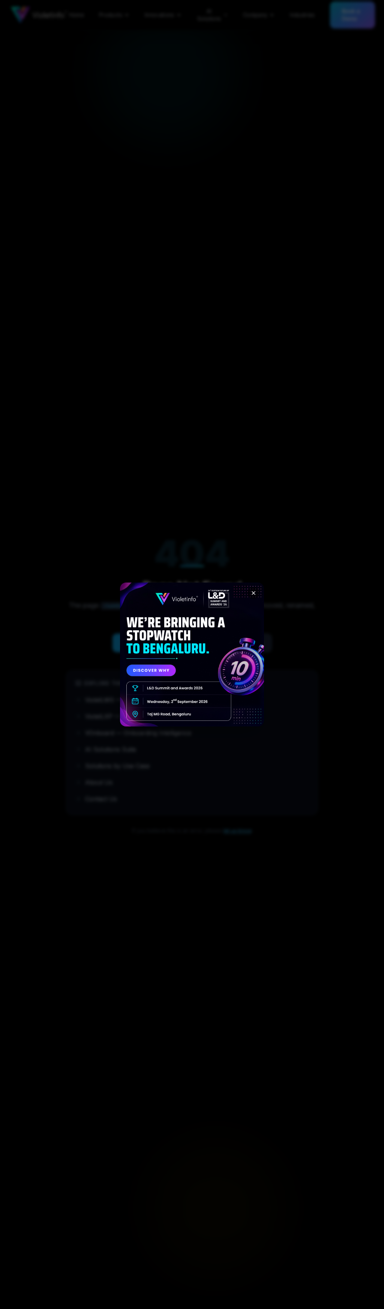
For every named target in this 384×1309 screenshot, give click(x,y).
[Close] (254, 593)
